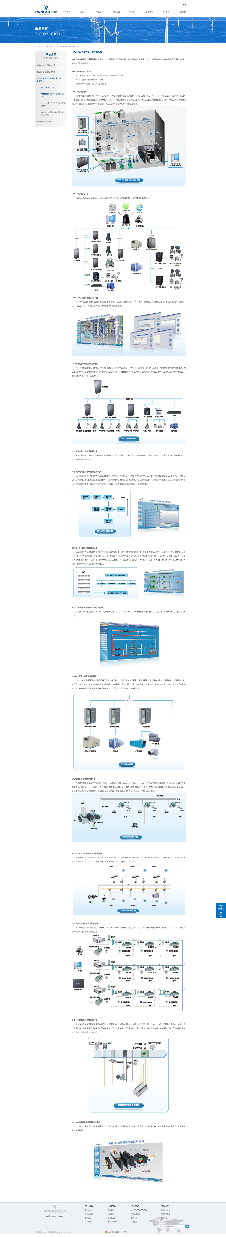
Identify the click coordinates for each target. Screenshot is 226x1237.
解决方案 (116, 12)
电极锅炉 (134, 1222)
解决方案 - (51, 47)
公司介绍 (88, 1210)
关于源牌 (66, 12)
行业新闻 (111, 1214)
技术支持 (165, 12)
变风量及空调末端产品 (139, 1210)
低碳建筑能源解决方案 (46, 72)
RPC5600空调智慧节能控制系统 (68, 47)
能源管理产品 (135, 1214)
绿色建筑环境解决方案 (46, 65)
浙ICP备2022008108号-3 (63, 1232)
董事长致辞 (89, 1214)
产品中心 (99, 12)
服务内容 (164, 1218)
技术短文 (164, 1222)
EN (184, 4)
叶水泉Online (112, 1222)
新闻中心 (83, 12)
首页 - (42, 47)
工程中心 (132, 12)
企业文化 (88, 1218)
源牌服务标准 (165, 1214)
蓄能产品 (134, 1218)
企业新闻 (111, 1210)
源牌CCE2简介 (47, 87)
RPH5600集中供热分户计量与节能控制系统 (53, 104)
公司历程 (88, 1222)
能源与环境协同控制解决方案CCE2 (49, 79)
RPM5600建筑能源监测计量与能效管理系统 (52, 113)
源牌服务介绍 (165, 1210)
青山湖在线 (111, 1218)
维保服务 (149, 12)
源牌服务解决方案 (44, 121)
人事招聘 (182, 12)
